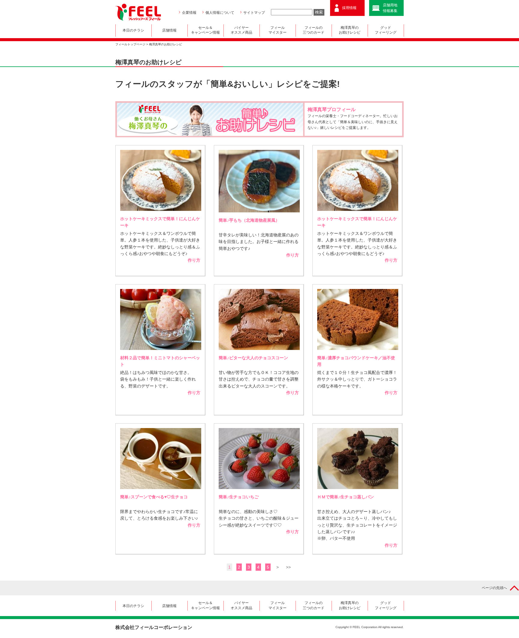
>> (288, 567)
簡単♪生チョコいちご (239, 496)
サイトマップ (254, 13)
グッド (385, 30)
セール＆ (205, 30)
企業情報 (189, 13)
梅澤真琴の (349, 30)
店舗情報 (169, 30)
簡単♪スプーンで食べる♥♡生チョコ (154, 496)
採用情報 (349, 8)
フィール (278, 30)
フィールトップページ (130, 44)
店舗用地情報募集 (390, 8)
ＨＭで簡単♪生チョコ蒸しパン (345, 496)
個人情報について (219, 13)
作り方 (194, 260)
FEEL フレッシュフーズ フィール (138, 12)
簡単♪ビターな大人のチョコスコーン (253, 357)
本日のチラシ (133, 30)
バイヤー (241, 30)
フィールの (313, 30)
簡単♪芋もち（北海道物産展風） (249, 220)
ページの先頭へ (494, 588)
